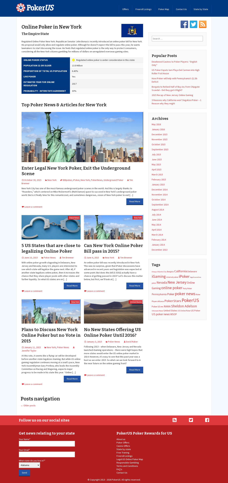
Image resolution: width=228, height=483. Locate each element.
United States (136, 302)
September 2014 (160, 204)
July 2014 (156, 214)
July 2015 (156, 154)
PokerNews (96, 180)
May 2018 (156, 124)
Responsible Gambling (128, 462)
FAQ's (119, 469)
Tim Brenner (68, 257)
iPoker (76, 180)
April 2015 (156, 169)
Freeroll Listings (144, 9)
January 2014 (158, 244)
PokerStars (172, 301)
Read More (134, 201)
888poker (67, 180)
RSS (202, 24)
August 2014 (158, 209)
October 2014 (158, 199)
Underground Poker (113, 180)
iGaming (159, 276)
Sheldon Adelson (184, 306)
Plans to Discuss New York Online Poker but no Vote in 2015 (51, 335)
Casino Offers (123, 445)
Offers (125, 9)
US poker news (161, 314)
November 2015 (159, 139)
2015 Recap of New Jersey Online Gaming (172, 95)
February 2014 (159, 239)
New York (52, 180)
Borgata (170, 271)
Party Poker (187, 288)
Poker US (156, 306)
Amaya (154, 272)
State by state (124, 449)
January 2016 (158, 129)
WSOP (173, 314)
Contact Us (181, 9)
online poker (171, 287)
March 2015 (157, 174)
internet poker (172, 277)
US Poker (195, 310)
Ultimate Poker (157, 311)
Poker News (74, 217)
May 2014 (156, 224)
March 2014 (157, 234)
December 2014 (159, 189)
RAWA (167, 306)
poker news (185, 293)
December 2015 (159, 134)
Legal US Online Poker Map (130, 459)
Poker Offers (123, 442)
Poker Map (163, 9)
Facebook (184, 24)
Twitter (193, 24)
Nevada (162, 282)
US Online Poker (184, 311)
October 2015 (158, 144)
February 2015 (159, 179)
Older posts (28, 405)
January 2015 (158, 184)
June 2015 (157, 159)
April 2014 (156, 229)
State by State (201, 9)
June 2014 (157, 219)
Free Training (123, 452)
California (180, 271)
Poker (170, 294)
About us (121, 439)
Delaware (192, 271)
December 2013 (159, 249)
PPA (161, 307)
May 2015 (156, 164)
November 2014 (159, 194)
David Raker (132, 341)
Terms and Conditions (127, 465)
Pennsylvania (159, 294)
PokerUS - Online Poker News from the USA (35, 7)
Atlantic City (161, 272)
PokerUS (190, 300)
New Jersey (177, 282)
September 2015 (160, 149)
